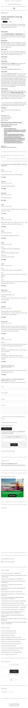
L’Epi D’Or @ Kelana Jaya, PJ (10, 128)
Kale (18, 704)
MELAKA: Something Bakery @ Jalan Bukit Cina (14, 139)
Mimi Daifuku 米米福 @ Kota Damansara (13, 141)
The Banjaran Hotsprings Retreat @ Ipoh (10, 605)
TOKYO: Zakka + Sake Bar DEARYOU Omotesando (12, 648)
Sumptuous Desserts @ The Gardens (16, 158)
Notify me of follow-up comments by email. (9, 422)
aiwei (5, 146)
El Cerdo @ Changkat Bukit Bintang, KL (10, 607)
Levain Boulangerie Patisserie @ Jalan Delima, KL (14, 138)
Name (2, 386)
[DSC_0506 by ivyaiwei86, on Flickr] (4, 56)
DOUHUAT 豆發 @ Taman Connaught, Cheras (11, 637)
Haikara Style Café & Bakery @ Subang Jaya (13, 134)
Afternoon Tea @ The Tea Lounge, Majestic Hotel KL (13, 581)
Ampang (7, 147)
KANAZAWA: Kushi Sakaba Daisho (8, 645)
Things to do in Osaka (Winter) (8, 579)
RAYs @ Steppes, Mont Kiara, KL (8, 635)
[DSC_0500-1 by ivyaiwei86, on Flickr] (4, 88)
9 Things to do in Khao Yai (7, 573)
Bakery (10, 147)
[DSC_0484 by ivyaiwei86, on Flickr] (4, 67)
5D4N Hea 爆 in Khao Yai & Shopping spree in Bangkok (13, 588)
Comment (3, 405)
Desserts (15, 147)
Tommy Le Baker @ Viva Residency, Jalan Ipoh (14, 135)
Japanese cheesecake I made (16, 92)
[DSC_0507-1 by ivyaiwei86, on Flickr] (4, 31)
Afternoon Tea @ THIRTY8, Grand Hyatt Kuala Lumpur (13, 618)
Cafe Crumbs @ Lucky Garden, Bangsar (12, 137)
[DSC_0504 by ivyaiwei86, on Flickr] (4, 40)
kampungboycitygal (9, 33)
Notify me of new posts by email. (7, 425)
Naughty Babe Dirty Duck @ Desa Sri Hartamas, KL (12, 615)
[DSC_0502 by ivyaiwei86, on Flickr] (4, 49)
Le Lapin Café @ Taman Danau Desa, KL (9, 609)
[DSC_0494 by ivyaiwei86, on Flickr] (4, 71)
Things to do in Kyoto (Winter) (8, 591)
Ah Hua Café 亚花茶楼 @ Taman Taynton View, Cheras (13, 639)
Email (10, 21)
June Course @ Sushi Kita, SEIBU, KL (9, 654)
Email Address (4, 392)
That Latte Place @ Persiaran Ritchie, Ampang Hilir (15, 130)
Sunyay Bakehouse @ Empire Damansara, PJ (13, 142)
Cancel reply (12, 380)
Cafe (12, 147)
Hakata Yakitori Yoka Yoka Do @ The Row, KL (11, 643)
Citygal (13, 63)
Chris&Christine (19, 33)
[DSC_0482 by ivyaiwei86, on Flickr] (4, 61)
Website (3, 399)
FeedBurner (16, 673)
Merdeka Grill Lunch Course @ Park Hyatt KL (11, 652)
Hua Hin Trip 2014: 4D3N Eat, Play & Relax (10, 600)
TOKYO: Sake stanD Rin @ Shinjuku (9, 633)
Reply (4, 177)
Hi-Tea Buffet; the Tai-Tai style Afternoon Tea (11, 584)
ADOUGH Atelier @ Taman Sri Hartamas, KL (10, 650)
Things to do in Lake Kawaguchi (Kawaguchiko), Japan (14, 575)
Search (14, 444)
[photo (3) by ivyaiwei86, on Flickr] (3, 107)
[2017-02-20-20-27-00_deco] (7, 561)
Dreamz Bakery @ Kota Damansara (9, 603)
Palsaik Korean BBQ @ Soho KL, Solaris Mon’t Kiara (13, 593)
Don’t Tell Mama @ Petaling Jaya (8, 630)
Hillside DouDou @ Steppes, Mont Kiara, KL (11, 641)
